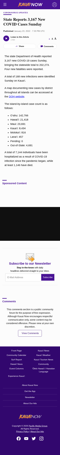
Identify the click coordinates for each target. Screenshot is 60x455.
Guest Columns (16, 368)
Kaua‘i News (43, 350)
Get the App (29, 391)
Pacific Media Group (38, 426)
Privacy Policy (22, 431)
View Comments (30, 333)
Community (43, 364)
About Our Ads (30, 403)
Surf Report (16, 359)
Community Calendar (16, 355)
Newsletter (30, 397)
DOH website (16, 96)
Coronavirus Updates (15, 13)
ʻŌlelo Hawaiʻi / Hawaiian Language (43, 370)
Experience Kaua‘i (16, 376)
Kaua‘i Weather (43, 355)
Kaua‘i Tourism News (43, 359)
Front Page (16, 350)
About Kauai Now (30, 385)
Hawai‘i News (16, 364)
